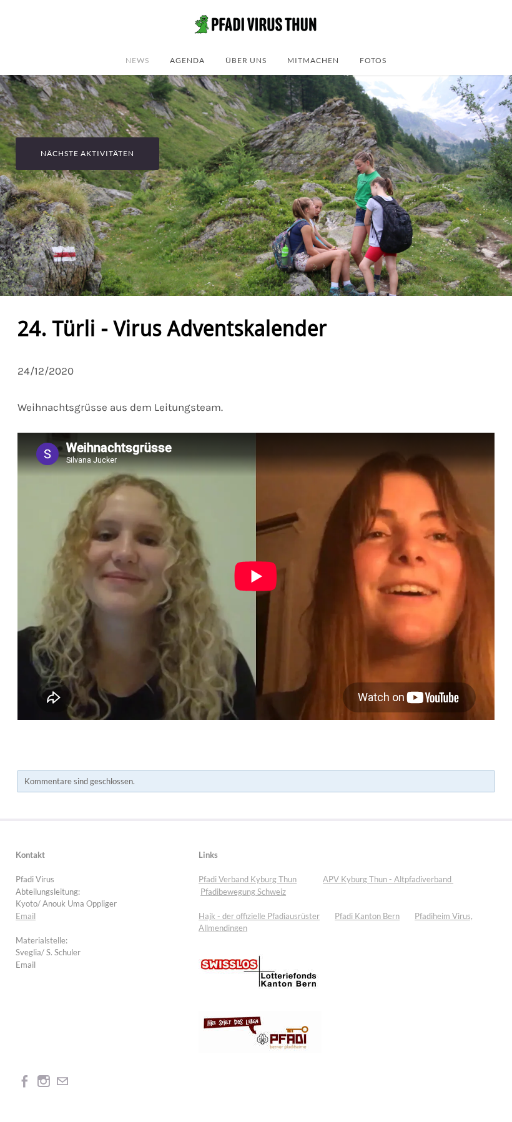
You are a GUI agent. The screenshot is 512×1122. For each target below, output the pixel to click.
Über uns (246, 60)
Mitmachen (313, 60)
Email (26, 916)
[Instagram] (43, 1081)
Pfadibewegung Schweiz (243, 892)
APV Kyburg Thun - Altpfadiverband (388, 879)
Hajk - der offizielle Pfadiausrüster (259, 916)
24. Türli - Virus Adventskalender (172, 329)
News (137, 60)
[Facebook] (25, 1081)
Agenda (187, 60)
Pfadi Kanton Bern (367, 916)
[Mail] (62, 1081)
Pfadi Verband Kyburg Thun (248, 879)
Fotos (373, 60)
